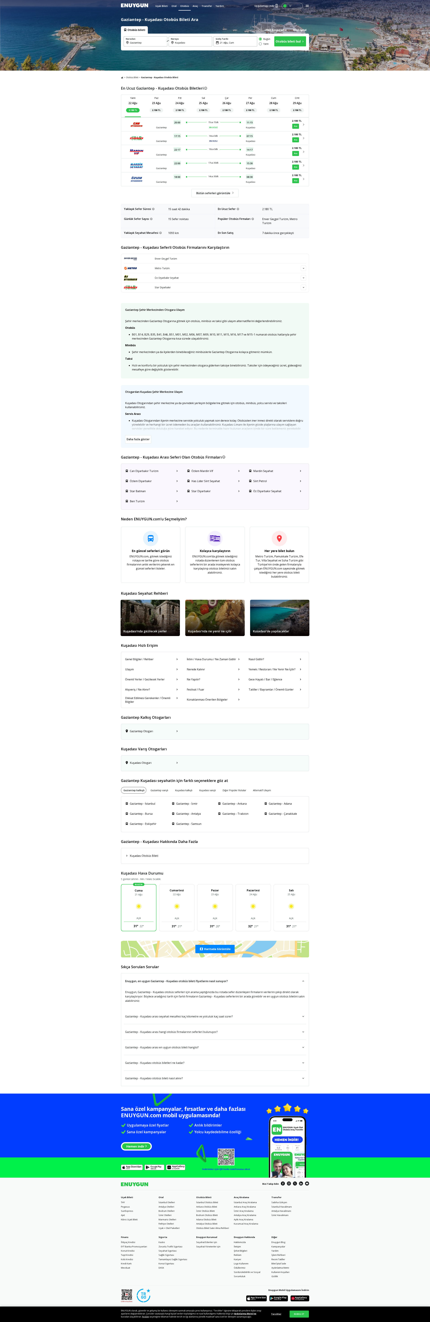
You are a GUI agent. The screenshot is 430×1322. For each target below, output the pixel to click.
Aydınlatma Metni (280, 1267)
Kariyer (237, 1259)
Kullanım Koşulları (280, 1272)
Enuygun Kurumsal (206, 1237)
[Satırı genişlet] (303, 268)
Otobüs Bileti (132, 77)
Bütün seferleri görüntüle (213, 193)
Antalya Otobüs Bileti (206, 1223)
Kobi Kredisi (127, 1259)
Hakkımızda (240, 1242)
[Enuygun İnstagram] (289, 1184)
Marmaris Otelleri (167, 1219)
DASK (161, 1267)
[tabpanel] (215, 42)
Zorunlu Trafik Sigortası (170, 1246)
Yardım (274, 1250)
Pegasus (125, 1206)
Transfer (276, 1197)
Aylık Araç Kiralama (243, 1219)
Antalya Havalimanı (281, 1210)
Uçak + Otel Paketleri (169, 1228)
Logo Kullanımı (241, 1263)
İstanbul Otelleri (167, 1202)
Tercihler (276, 1313)
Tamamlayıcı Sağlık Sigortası (173, 1259)
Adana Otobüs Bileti (206, 1219)
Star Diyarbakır (163, 287)
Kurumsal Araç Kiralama (246, 1223)
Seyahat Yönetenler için (208, 1246)
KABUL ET (299, 1313)
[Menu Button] (292, 6)
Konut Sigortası (166, 1263)
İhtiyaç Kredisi (128, 1242)
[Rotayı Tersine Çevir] (168, 41)
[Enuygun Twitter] (295, 1184)
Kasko (162, 1242)
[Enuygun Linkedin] (301, 1184)
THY (123, 1202)
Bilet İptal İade (278, 1263)
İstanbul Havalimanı (281, 1206)
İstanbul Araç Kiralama (245, 1202)
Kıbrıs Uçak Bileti (129, 1219)
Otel (161, 1197)
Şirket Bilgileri (240, 1250)
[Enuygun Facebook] (283, 1184)
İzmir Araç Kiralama (243, 1210)
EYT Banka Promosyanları (134, 1246)
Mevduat (125, 1267)
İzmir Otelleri (165, 1215)
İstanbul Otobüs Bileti (207, 1202)
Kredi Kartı (126, 1263)
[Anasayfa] (122, 77)
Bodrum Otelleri (167, 1210)
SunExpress (127, 1210)
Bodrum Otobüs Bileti (207, 1215)
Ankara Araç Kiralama (245, 1206)
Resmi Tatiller (278, 1259)
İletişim (237, 1246)
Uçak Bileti (127, 1197)
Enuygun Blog (278, 1242)
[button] (215, 949)
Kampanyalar (278, 1246)
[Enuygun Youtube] (307, 1184)
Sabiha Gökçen (279, 1202)
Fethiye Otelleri (166, 1223)
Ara (295, 126)
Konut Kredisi (128, 1250)
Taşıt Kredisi (127, 1254)
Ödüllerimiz (239, 1267)
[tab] (134, 30)
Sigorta (163, 1237)
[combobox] (147, 42)
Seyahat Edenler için (206, 1242)
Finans (124, 1237)
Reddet (145, 1316)
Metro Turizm (162, 268)
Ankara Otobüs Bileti (206, 1206)
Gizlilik (274, 1276)
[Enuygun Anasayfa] (134, 5)
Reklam (237, 1254)
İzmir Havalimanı (279, 1215)
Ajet (123, 1215)
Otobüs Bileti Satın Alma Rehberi (212, 1228)
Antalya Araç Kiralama (245, 1215)
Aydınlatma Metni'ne (245, 1313)
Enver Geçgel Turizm (166, 258)
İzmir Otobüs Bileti (205, 1210)
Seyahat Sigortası (168, 1250)
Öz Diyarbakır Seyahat (167, 277)
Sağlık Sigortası (166, 1254)
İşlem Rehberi (278, 1254)
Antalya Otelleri (166, 1206)
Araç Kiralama (241, 1197)
